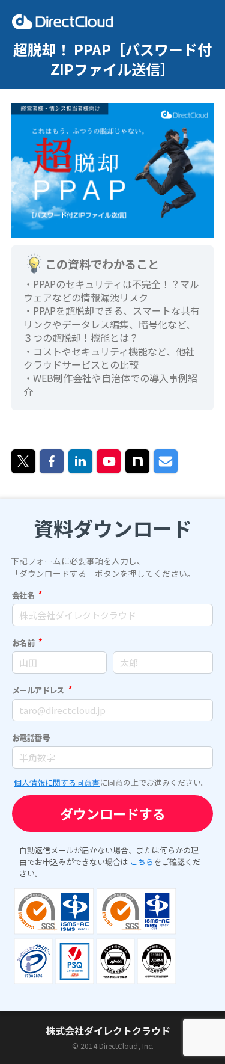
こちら (142, 861)
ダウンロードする (113, 813)
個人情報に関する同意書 (57, 782)
